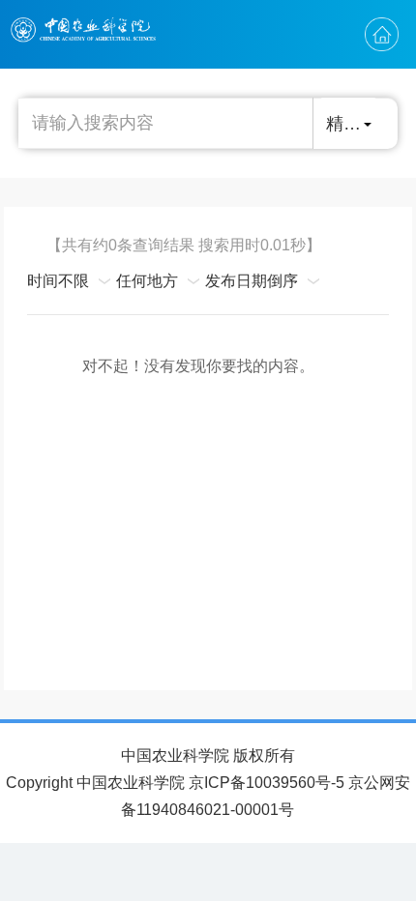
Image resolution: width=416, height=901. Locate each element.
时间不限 (58, 281)
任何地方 (147, 281)
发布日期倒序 (251, 281)
